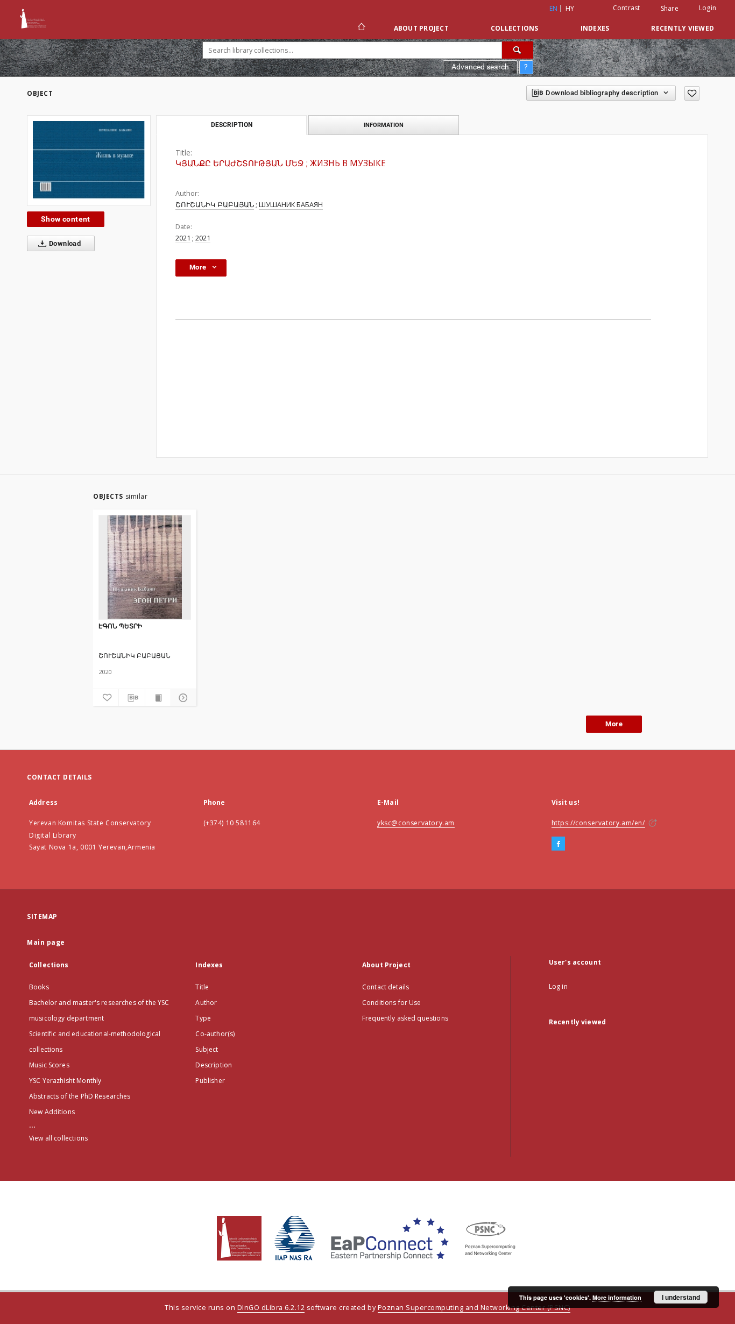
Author (206, 1002)
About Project (421, 28)
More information (616, 1297)
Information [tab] (384, 125)
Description (213, 1065)
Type (203, 1018)
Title (202, 987)
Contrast (626, 7)
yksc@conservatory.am (416, 822)
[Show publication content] (158, 698)
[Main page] (361, 28)
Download (64, 243)
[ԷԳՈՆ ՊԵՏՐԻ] (144, 567)
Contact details (385, 987)
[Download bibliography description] (131, 698)
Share (670, 8)
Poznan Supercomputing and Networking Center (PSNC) (474, 1307)
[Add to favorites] (691, 93)
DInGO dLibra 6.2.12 (271, 1307)
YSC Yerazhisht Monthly (65, 1080)
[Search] (517, 50)
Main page (46, 942)
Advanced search (480, 66)
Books (39, 987)
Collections (515, 28)
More (614, 724)
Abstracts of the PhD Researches (80, 1096)
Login (707, 7)
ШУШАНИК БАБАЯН (291, 204)
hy (570, 8)
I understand (681, 1297)
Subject (206, 1049)
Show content (65, 219)
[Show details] (182, 698)
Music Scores (49, 1065)
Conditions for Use (391, 1002)
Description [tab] (231, 125)
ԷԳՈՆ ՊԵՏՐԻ (120, 626)
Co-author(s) (215, 1033)
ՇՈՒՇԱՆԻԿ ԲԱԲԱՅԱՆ (214, 204)
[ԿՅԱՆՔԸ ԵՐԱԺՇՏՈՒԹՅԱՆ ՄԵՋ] (89, 160)
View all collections (58, 1138)
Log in (558, 986)
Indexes (595, 28)
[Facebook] (558, 844)
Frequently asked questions (405, 1018)
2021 (182, 238)
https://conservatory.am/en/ (598, 822)
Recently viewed (682, 28)
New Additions (52, 1111)
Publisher (209, 1080)
